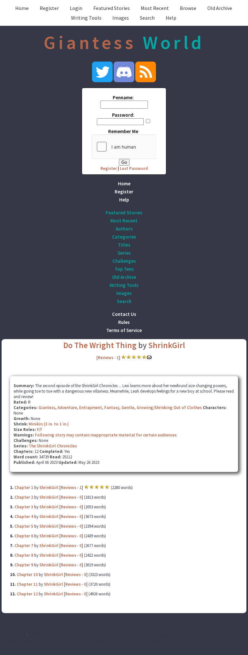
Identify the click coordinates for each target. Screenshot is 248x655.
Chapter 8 (24, 555)
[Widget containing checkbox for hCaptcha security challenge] (140, 146)
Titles (124, 245)
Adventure (67, 407)
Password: (123, 115)
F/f (39, 429)
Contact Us (124, 314)
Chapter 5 (24, 526)
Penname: (123, 97)
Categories (124, 237)
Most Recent (155, 8)
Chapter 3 (24, 507)
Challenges (124, 261)
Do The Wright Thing (100, 345)
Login (76, 8)
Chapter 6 (24, 536)
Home (22, 8)
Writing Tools (86, 18)
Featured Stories (111, 8)
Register (49, 8)
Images (120, 18)
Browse (188, 8)
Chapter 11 (27, 584)
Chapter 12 (27, 594)
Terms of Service (124, 330)
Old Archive (219, 8)
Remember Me (123, 131)
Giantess (46, 407)
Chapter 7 (24, 545)
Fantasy (111, 407)
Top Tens (124, 269)
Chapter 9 (24, 565)
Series (124, 253)
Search (147, 18)
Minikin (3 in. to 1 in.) (49, 424)
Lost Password (134, 168)
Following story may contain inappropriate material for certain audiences (106, 435)
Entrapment (90, 407)
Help (171, 18)
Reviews (105, 357)
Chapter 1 (24, 487)
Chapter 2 (24, 497)
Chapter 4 (24, 516)
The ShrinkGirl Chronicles (53, 446)
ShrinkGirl (166, 345)
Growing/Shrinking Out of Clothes (169, 407)
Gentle (127, 407)
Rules (124, 322)
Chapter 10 (27, 574)
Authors (124, 229)
